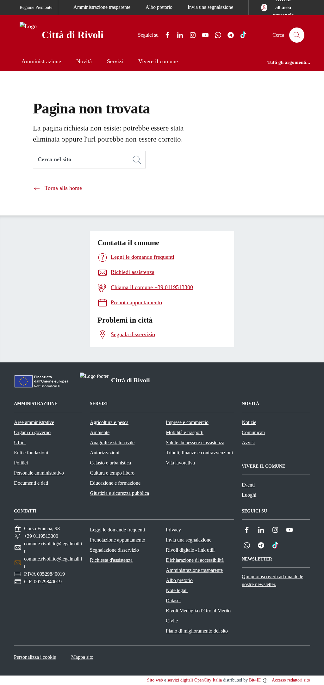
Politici (21, 462)
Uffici (20, 442)
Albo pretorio (159, 7)
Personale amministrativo (39, 473)
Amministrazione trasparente (101, 7)
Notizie (249, 422)
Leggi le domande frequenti (117, 529)
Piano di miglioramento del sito (197, 630)
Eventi (248, 485)
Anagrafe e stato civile (112, 442)
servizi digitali (180, 680)
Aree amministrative (34, 422)
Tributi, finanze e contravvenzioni (199, 452)
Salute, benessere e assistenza (195, 442)
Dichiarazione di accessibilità (195, 560)
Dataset (173, 600)
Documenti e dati (31, 483)
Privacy (173, 529)
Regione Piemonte (36, 7)
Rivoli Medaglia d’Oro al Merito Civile (198, 615)
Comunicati (253, 432)
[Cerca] (137, 160)
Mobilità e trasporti (184, 432)
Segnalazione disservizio (114, 550)
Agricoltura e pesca (109, 422)
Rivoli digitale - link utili (190, 550)
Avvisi (248, 442)
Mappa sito (82, 657)
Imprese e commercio (187, 422)
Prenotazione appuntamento (117, 540)
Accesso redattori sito (291, 680)
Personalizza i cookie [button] (35, 657)
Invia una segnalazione (210, 7)
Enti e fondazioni (31, 452)
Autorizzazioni (104, 452)
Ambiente (99, 432)
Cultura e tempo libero (112, 473)
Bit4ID (255, 680)
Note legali (177, 590)
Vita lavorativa (180, 462)
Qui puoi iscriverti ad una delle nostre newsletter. (272, 580)
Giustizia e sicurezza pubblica (119, 493)
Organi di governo (32, 432)
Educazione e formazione (115, 483)
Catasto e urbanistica (110, 462)
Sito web (155, 680)
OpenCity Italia (208, 680)
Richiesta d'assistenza (111, 560)
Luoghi (249, 495)
